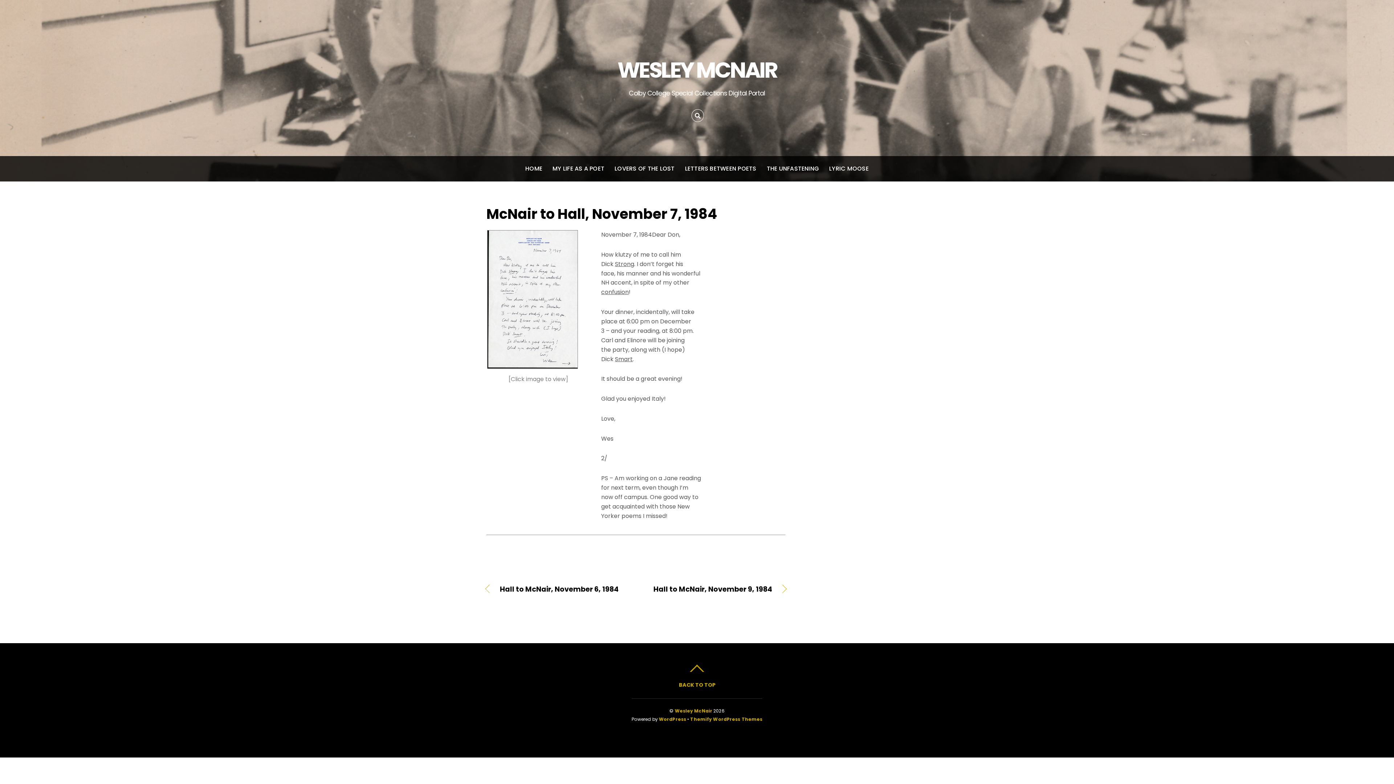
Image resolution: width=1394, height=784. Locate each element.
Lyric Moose (849, 168)
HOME (533, 168)
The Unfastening (793, 168)
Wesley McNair (694, 711)
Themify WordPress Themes (726, 719)
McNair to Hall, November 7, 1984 (601, 214)
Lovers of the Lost (644, 168)
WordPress (672, 719)
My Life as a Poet (578, 168)
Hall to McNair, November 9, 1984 (708, 589)
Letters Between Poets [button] (721, 168)
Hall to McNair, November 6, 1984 (559, 589)
